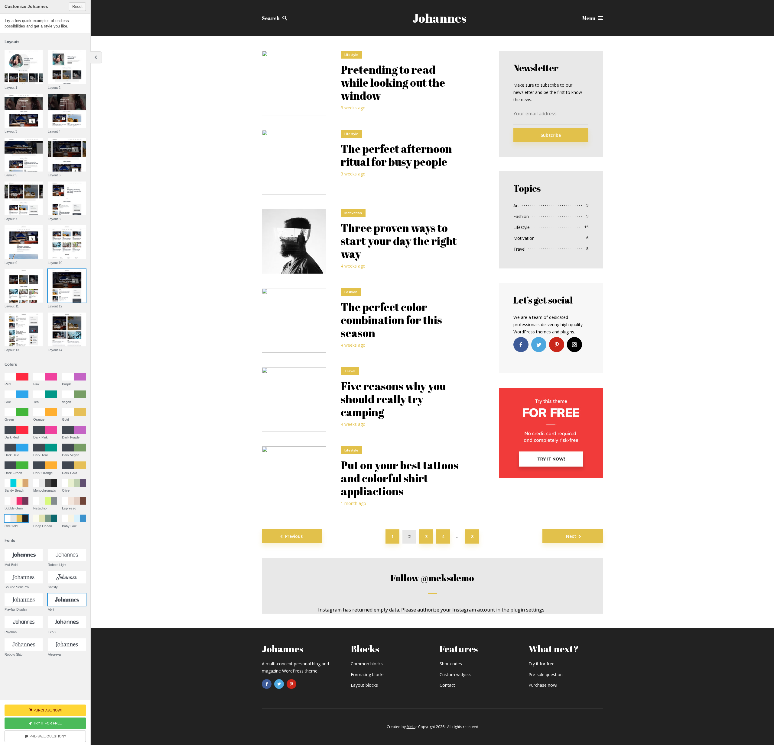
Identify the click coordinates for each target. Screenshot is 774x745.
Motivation (353, 212)
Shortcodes (451, 663)
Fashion (350, 292)
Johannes (439, 18)
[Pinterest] (556, 344)
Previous (294, 536)
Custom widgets (455, 674)
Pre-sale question (545, 674)
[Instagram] (574, 344)
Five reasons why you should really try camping (393, 399)
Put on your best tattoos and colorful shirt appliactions (399, 478)
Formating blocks (368, 674)
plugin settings (528, 609)
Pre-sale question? (48, 736)
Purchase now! (542, 685)
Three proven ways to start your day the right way (399, 241)
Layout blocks (364, 685)
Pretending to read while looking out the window (393, 82)
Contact (447, 685)
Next (571, 536)
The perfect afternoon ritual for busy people (396, 155)
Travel (349, 371)
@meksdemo (447, 578)
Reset (77, 6)
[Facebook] (520, 344)
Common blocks (367, 663)
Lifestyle (351, 54)
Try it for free (541, 663)
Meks (411, 726)
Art (516, 205)
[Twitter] (538, 344)
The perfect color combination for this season (391, 320)
